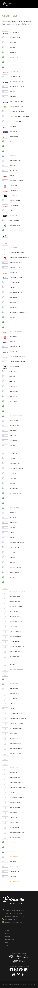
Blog (6, 942)
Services (8, 936)
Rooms (7, 933)
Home (7, 930)
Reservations (9, 939)
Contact (7, 945)
